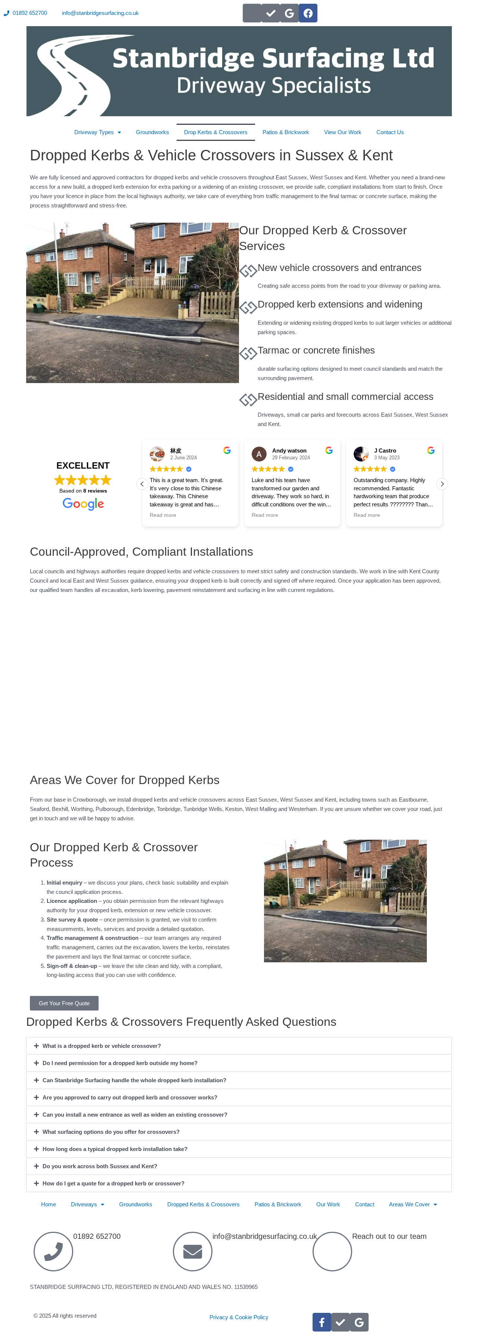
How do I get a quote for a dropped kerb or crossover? (113, 1183)
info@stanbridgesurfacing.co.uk (264, 1236)
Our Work (328, 1204)
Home (48, 1204)
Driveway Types (94, 132)
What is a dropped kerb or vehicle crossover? (102, 1046)
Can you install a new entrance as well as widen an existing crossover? (135, 1114)
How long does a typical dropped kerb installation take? (115, 1149)
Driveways (84, 1204)
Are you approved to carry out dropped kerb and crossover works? (130, 1097)
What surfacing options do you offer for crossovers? (111, 1132)
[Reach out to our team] (332, 1251)
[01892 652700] (53, 1251)
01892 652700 (97, 1236)
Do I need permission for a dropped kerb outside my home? (120, 1063)
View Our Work (342, 132)
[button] (442, 484)
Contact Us (390, 132)
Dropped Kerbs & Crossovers (203, 1204)
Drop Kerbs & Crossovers (216, 132)
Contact (364, 1204)
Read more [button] (163, 515)
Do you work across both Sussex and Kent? (100, 1166)
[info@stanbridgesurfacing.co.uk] (192, 1251)
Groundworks (152, 132)
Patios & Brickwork (286, 132)
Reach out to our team (389, 1236)
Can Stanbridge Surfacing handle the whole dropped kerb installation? (134, 1080)
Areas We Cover (409, 1204)
